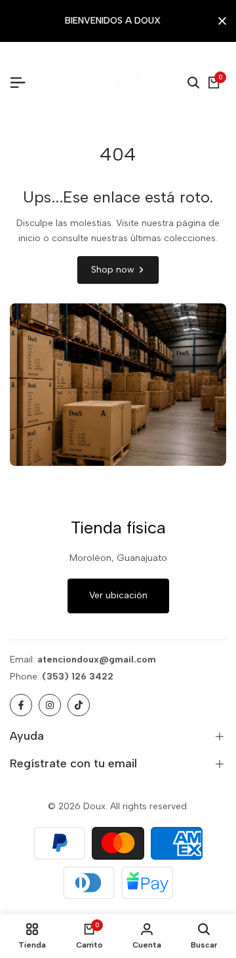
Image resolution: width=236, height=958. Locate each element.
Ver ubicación (118, 595)
